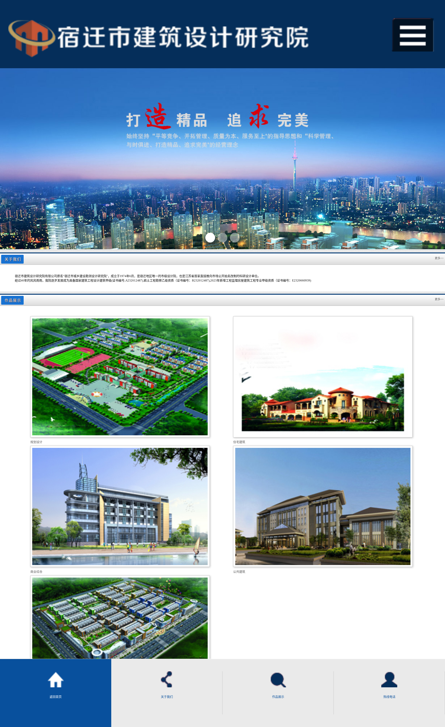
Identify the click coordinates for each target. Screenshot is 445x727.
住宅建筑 (239, 442)
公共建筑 (239, 571)
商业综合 (36, 571)
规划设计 (36, 442)
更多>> (439, 258)
